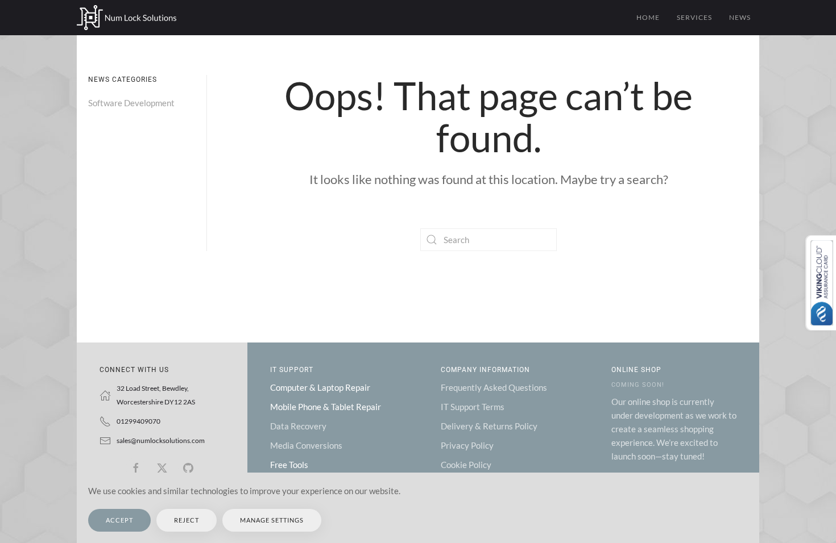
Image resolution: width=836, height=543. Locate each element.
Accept (119, 520)
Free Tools (289, 465)
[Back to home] (126, 17)
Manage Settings (272, 520)
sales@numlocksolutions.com (161, 440)
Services (694, 17)
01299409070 (138, 421)
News (740, 17)
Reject (186, 520)
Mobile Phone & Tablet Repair (325, 407)
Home (648, 17)
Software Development (131, 103)
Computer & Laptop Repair (320, 387)
